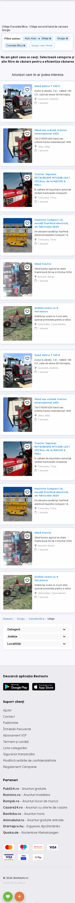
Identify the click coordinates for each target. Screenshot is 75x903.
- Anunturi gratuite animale (33, 820)
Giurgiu (61, 38)
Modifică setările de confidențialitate (29, 760)
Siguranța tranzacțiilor (19, 754)
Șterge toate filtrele (41, 45)
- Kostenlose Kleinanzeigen (30, 832)
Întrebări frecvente (17, 729)
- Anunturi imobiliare (26, 795)
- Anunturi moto (24, 814)
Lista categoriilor (15, 748)
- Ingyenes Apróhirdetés (31, 826)
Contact (9, 716)
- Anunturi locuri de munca (30, 801)
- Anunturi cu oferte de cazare (35, 807)
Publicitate (10, 723)
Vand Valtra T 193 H (47, 86)
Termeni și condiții (16, 742)
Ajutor (7, 710)
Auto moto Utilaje (36, 38)
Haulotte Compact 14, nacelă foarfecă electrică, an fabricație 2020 (51, 223)
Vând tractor (42, 263)
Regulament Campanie (20, 767)
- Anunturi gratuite (24, 789)
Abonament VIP (15, 735)
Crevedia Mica (14, 45)
